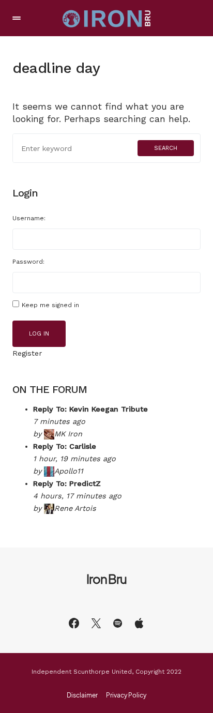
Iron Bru (106, 578)
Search (165, 148)
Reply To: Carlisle (64, 446)
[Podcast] (139, 623)
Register (27, 353)
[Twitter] (96, 623)
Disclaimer (82, 695)
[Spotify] (117, 623)
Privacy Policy (126, 695)
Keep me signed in (50, 305)
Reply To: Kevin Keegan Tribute (90, 409)
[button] (16, 18)
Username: (28, 218)
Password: (28, 261)
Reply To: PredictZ (67, 483)
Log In (39, 333)
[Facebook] (74, 623)
